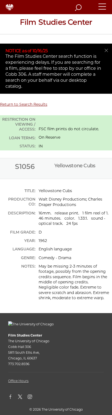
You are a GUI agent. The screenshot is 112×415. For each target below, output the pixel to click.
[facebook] (13, 398)
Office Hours (18, 381)
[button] (102, 9)
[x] (23, 398)
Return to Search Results (23, 104)
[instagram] (33, 398)
